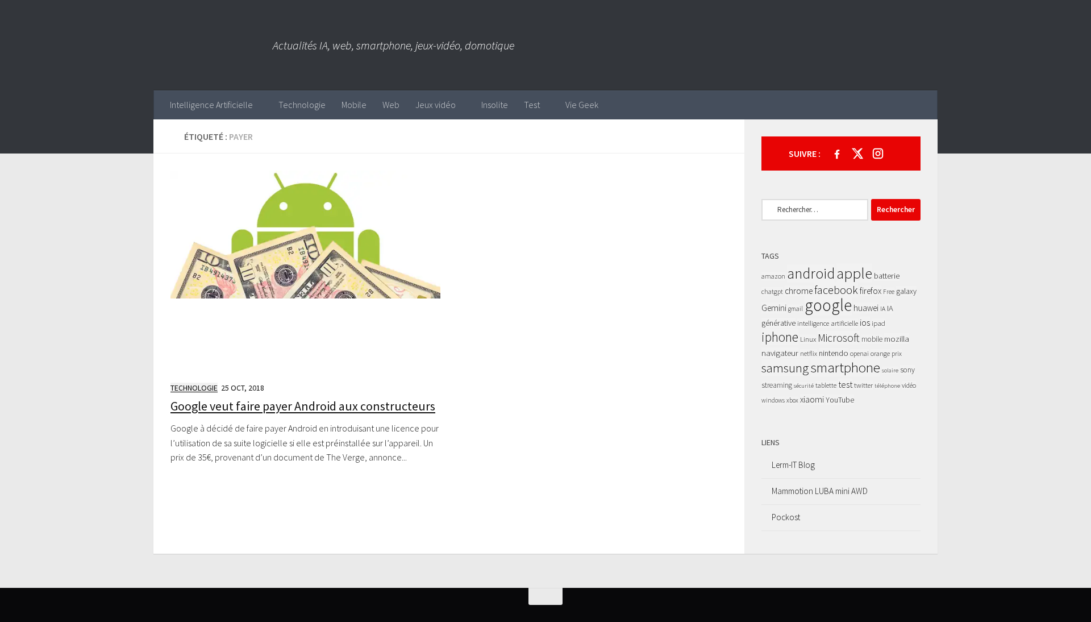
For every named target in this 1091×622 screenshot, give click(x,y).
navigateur (779, 352)
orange (880, 353)
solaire (890, 370)
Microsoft (839, 338)
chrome (799, 290)
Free (888, 292)
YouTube (840, 400)
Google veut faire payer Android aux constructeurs (302, 406)
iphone (779, 337)
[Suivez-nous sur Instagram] (878, 153)
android (811, 273)
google (828, 305)
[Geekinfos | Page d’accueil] (213, 45)
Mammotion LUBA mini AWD (820, 491)
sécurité (804, 385)
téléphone (887, 385)
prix (897, 353)
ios (865, 322)
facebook (836, 290)
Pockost (786, 517)
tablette (825, 385)
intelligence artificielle (827, 323)
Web (390, 104)
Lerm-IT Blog (793, 464)
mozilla (896, 338)
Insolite (494, 104)
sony (907, 370)
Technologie (302, 104)
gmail (795, 309)
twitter (863, 385)
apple (854, 273)
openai (859, 353)
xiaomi (812, 399)
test (845, 384)
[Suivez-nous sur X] (857, 153)
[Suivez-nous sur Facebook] (837, 153)
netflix (808, 353)
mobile (871, 339)
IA (882, 309)
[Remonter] (545, 596)
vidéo (909, 385)
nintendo (833, 353)
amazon (773, 276)
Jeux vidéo (435, 104)
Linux (808, 339)
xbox (792, 400)
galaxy (906, 291)
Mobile (354, 104)
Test (532, 104)
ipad (878, 323)
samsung (785, 367)
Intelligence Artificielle (211, 104)
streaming (776, 385)
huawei (865, 307)
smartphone (845, 367)
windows (773, 400)
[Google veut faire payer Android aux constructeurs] (305, 271)
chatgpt (772, 291)
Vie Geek (581, 104)
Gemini (773, 307)
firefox (870, 290)
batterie (887, 276)
